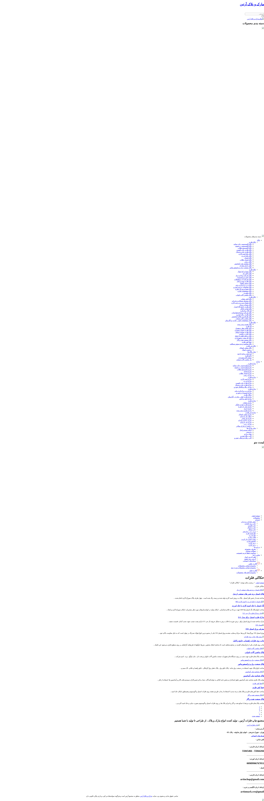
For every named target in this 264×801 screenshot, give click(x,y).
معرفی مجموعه (250, 489)
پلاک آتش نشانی (246, 93)
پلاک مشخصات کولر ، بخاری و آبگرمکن (238, 115)
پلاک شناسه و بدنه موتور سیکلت (241, 138)
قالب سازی (252, 477)
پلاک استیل (248, 52)
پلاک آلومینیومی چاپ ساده (243, 38)
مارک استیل (247, 165)
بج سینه (249, 226)
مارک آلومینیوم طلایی (244, 163)
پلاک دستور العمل (246, 77)
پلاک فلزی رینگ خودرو (244, 109)
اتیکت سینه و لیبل (246, 224)
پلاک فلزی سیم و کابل (244, 75)
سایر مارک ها (251, 222)
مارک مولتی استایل (245, 208)
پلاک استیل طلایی (246, 54)
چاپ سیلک (252, 469)
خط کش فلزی (247, 136)
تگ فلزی (249, 120)
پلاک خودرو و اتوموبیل (244, 71)
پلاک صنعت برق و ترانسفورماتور (241, 62)
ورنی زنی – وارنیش (249, 471)
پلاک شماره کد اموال (245, 66)
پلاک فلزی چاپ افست (244, 44)
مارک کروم (248, 203)
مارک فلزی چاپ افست (244, 177)
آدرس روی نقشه (250, 499)
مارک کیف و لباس (245, 193)
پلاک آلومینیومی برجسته (243, 40)
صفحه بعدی (256, 716)
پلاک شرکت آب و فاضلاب (243, 73)
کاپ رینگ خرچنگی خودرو (243, 232)
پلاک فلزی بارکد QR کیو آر (243, 101)
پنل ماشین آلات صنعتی (244, 154)
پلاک (258, 34)
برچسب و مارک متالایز (244, 220)
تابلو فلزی (248, 150)
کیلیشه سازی (251, 481)
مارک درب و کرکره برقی (243, 185)
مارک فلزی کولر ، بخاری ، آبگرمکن (240, 191)
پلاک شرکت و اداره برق (244, 69)
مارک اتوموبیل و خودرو (244, 187)
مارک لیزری (247, 175)
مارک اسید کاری (246, 173)
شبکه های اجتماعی (249, 500)
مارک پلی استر (247, 212)
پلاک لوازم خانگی (246, 103)
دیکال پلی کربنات (246, 210)
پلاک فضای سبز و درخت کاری (241, 97)
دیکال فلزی (248, 189)
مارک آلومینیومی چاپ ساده (242, 160)
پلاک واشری (247, 87)
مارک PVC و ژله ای (245, 214)
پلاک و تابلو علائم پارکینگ (243, 130)
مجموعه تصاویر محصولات (247, 505)
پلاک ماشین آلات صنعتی (243, 113)
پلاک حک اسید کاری (245, 48)
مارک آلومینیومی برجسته (243, 161)
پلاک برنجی (248, 56)
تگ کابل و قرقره (246, 105)
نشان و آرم (248, 228)
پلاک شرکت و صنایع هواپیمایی (242, 107)
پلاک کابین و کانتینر (245, 128)
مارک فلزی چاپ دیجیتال (243, 179)
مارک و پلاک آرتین (252, 4)
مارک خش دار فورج (245, 201)
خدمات (257, 459)
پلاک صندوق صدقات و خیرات (242, 95)
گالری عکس (252, 503)
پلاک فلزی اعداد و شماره (243, 124)
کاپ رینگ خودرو (246, 230)
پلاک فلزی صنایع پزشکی (243, 126)
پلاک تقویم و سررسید (244, 118)
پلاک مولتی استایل (245, 142)
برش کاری (252, 483)
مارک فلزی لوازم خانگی (243, 199)
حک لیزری (252, 475)
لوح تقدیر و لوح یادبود (244, 148)
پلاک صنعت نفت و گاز (244, 134)
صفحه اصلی (256, 455)
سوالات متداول (251, 491)
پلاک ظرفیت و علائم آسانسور (242, 111)
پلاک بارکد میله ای (245, 60)
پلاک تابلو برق (247, 68)
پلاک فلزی (252, 36)
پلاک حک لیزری (246, 50)
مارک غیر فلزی (250, 207)
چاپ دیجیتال (251, 467)
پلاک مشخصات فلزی (244, 85)
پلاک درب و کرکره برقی (243, 79)
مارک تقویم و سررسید (244, 205)
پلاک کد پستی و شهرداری (243, 132)
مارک (258, 156)
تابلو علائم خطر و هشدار (243, 122)
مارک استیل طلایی (245, 167)
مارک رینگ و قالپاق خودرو (243, 181)
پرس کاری (252, 485)
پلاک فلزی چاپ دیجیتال (244, 46)
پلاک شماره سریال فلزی (243, 83)
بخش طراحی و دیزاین (248, 461)
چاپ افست (252, 465)
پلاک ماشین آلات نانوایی (244, 89)
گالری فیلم (253, 510)
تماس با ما (256, 495)
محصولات (256, 457)
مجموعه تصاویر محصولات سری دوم (243, 507)
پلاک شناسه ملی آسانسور (243, 58)
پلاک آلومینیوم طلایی (245, 42)
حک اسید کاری (251, 473)
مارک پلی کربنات (246, 216)
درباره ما (257, 487)
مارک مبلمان (247, 197)
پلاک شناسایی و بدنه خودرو (242, 81)
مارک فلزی (252, 158)
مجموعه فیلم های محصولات (246, 512)
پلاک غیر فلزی (251, 140)
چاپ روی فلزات (250, 463)
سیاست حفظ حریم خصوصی (246, 493)
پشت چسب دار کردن (248, 479)
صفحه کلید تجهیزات (245, 152)
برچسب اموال (247, 144)
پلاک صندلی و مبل (245, 99)
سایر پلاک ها (252, 146)
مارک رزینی (248, 218)
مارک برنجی (247, 169)
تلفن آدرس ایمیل (250, 497)
